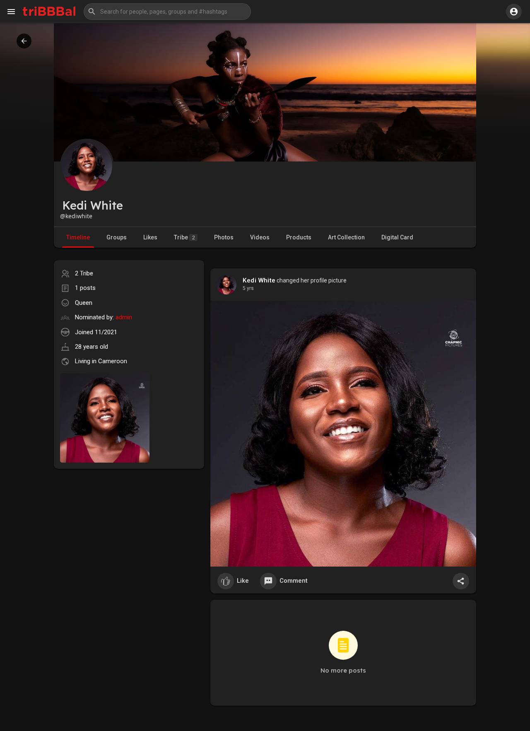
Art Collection (346, 237)
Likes (150, 237)
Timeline (78, 237)
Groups (116, 237)
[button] (167, 11)
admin (124, 317)
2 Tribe (84, 273)
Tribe (184, 237)
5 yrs (248, 288)
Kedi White (259, 280)
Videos (260, 237)
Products (298, 237)
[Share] (461, 581)
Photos (224, 237)
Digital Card (397, 237)
